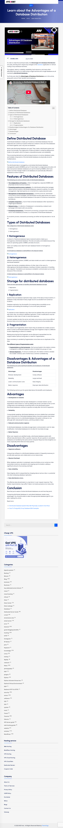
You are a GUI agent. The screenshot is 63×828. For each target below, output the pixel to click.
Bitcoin (7, 576)
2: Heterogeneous (18, 119)
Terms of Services (9, 786)
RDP (6, 686)
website (7, 728)
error (31, 5)
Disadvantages (13, 131)
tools (6, 710)
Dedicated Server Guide (12, 612)
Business (7, 585)
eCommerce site (10, 618)
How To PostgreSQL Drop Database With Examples (24, 508)
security (8, 692)
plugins (7, 674)
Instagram (8, 639)
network (7, 662)
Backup (7, 573)
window (8, 731)
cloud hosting (9, 594)
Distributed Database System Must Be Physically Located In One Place (29, 506)
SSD (6, 701)
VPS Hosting (7, 754)
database (40, 64)
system (7, 707)
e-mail (7, 615)
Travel (6, 713)
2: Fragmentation (17, 125)
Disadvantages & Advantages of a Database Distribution (26, 127)
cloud (6, 591)
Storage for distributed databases (19, 121)
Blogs (5, 804)
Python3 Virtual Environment (14, 683)
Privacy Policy (8, 789)
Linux (7, 654)
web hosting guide (10, 725)
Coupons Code (8, 769)
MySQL (7, 659)
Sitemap (6, 812)
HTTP (6, 636)
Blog (7, 579)
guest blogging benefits (12, 630)
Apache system (9, 570)
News (7, 665)
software (8, 698)
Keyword (7, 648)
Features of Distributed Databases (19, 112)
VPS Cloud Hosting (9, 757)
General (8, 627)
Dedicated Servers (9, 765)
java (6, 645)
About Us (6, 782)
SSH (6, 704)
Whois (6, 801)
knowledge (9, 651)
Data (6, 600)
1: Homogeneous (17, 117)
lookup (7, 656)
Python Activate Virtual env (13, 680)
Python (7, 677)
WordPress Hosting (9, 750)
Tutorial (8, 716)
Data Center (9, 603)
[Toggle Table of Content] (52, 108)
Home (23, 18)
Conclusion (12, 133)
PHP (6, 671)
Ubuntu (7, 719)
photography (9, 668)
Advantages (13, 129)
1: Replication (16, 123)
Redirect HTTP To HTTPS (12, 689)
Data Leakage (9, 606)
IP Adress (7, 642)
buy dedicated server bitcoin (13, 588)
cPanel (7, 597)
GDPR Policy (7, 793)
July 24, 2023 (29, 59)
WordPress (8, 734)
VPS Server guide (10, 722)
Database (8, 609)
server (7, 695)
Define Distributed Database (18, 110)
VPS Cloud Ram (8, 761)
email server (9, 621)
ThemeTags (45, 825)
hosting (8, 633)
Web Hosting (7, 746)
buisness (8, 582)
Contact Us (7, 808)
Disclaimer (7, 797)
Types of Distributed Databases (18, 115)
